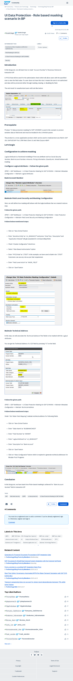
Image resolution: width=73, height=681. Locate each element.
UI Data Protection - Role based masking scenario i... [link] (19, 9)
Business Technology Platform (48, 542)
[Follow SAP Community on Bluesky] (35, 655)
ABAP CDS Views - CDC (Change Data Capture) (24, 536)
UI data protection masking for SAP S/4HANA (17, 56)
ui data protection (33, 496)
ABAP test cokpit (56, 536)
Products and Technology (21, 6)
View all (7, 644)
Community (15, 3)
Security (7, 60)
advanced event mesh (11, 539)
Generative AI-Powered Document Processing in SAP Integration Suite (28, 555)
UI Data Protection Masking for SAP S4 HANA (51, 496)
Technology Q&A (11, 587)
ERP (6, 496)
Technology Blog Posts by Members (18, 557)
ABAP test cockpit (43, 536)
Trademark (18, 671)
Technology (33, 6)
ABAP (6, 536)
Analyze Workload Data (31, 539)
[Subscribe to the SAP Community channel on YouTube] (38, 655)
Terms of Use (55, 660)
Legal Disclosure (55, 666)
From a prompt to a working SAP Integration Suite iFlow (23, 567)
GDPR (23, 496)
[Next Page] (38, 545)
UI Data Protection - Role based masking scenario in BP (34, 17)
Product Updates (42, 47)
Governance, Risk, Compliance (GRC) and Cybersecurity (16, 47)
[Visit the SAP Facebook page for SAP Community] (31, 655)
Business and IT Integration (12, 542)
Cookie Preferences (18, 676)
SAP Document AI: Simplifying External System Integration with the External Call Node (33, 561)
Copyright (18, 666)
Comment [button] (63, 504)
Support (54, 671)
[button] (60, 38)
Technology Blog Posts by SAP (46, 6)
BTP (56, 539)
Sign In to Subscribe (59, 23)
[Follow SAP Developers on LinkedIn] (41, 655)
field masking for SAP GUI (12, 52)
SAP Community (9, 6)
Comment (11, 522)
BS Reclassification (46, 539)
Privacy (18, 660)
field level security (15, 496)
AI (21, 539)
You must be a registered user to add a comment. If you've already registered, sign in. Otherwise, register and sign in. (35, 518)
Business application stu (29, 542)
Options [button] (52, 26)
